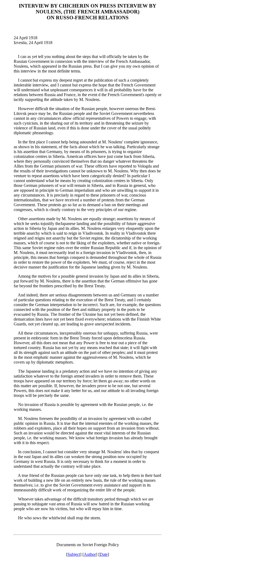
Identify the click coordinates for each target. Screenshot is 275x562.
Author (90, 554)
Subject (73, 554)
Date (104, 554)
